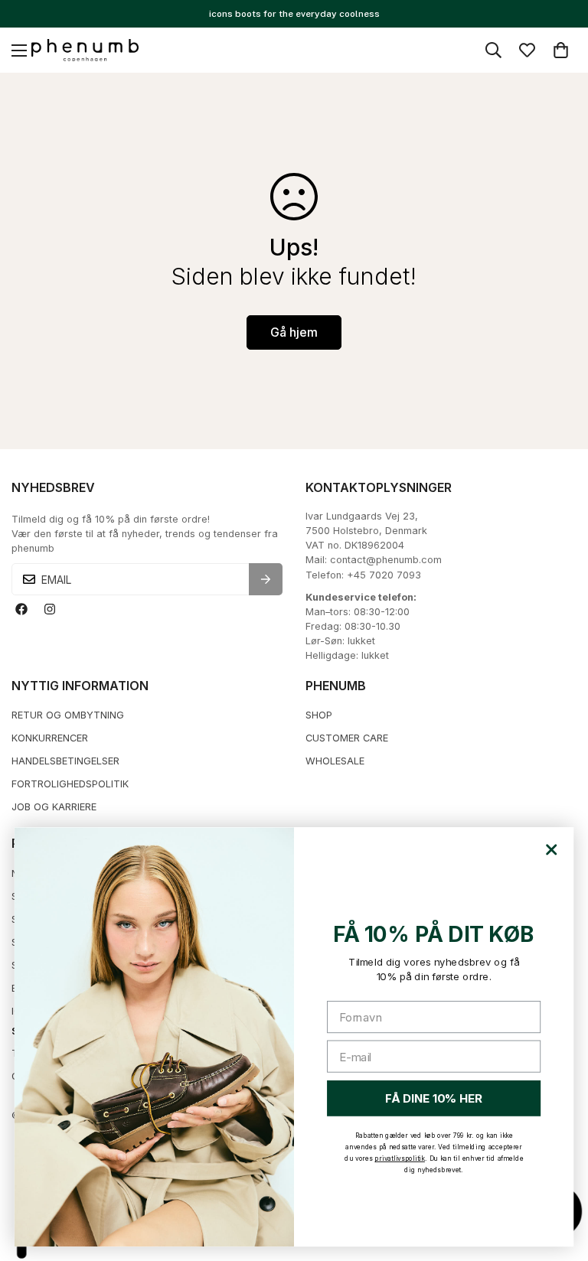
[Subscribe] (266, 579)
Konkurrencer (49, 738)
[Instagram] (49, 608)
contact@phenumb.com (386, 559)
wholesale (334, 761)
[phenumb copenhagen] (85, 50)
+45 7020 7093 (384, 575)
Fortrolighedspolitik (70, 784)
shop (318, 715)
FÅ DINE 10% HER (433, 1099)
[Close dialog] (551, 850)
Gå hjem (294, 332)
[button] (561, 50)
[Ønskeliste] (527, 50)
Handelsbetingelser (65, 761)
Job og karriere (53, 807)
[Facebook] (21, 608)
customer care (346, 738)
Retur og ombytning (67, 715)
